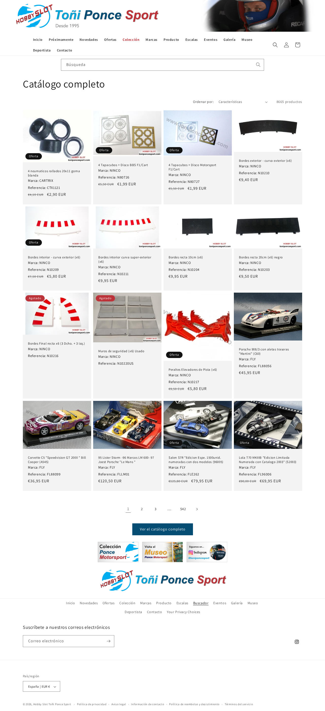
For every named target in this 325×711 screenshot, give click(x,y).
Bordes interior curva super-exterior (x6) (124, 259)
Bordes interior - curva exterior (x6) (54, 257)
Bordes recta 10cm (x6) (186, 257)
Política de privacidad (91, 704)
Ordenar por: (203, 101)
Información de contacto (147, 704)
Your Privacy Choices (183, 612)
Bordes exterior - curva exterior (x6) (265, 161)
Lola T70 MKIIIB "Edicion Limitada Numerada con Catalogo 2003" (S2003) (268, 460)
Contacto (154, 612)
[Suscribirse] (108, 641)
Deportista (133, 612)
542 (183, 509)
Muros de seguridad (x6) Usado (121, 351)
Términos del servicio (239, 704)
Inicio (70, 603)
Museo (253, 603)
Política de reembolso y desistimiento (194, 704)
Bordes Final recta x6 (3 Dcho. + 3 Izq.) (56, 344)
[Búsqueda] (258, 64)
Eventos (219, 603)
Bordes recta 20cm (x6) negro (261, 257)
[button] (275, 44)
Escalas (182, 603)
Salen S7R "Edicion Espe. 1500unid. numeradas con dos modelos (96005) (196, 460)
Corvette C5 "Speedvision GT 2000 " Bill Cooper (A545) (57, 460)
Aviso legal (118, 704)
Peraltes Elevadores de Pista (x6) (193, 370)
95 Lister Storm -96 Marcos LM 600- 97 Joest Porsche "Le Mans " (126, 460)
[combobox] (162, 64)
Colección (127, 603)
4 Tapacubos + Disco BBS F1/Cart (123, 165)
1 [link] (128, 508)
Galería (237, 603)
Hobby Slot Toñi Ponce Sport (52, 704)
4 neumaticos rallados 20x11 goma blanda (54, 173)
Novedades (89, 603)
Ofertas (109, 603)
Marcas (146, 603)
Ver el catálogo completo (162, 529)
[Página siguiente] (196, 509)
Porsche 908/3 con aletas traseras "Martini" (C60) (264, 351)
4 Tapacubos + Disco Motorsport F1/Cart (192, 167)
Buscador (201, 603)
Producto (164, 603)
